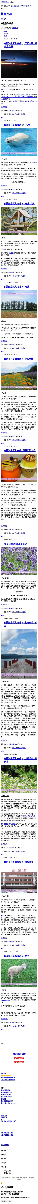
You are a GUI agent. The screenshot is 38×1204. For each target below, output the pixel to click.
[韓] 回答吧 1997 (6, 1094)
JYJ (2, 1114)
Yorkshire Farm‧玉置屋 (23, 94)
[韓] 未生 (3, 1099)
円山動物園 (31, 162)
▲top (2, 117)
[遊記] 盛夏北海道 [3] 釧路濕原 (18, 862)
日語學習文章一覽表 (7, 1135)
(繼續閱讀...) (4, 107)
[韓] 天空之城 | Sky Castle (8, 1103)
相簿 (5, 31)
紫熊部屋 (6, 14)
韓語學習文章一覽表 (7, 1133)
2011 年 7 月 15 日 (6, 89)
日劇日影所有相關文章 (8, 1080)
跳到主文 (3, 19)
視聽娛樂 (15, 28)
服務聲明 (19, 1179)
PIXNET (8, 1178)
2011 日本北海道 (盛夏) (19, 114)
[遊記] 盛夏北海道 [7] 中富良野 (18, 359)
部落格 (6, 33)
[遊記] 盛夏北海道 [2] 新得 (16, 956)
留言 (14, 110)
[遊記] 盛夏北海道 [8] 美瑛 (16, 286)
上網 (5, 263)
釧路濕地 (15, 101)
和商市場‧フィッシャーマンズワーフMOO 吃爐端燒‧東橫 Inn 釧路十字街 (19, 97)
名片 (5, 36)
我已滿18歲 (4, 1201)
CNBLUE (4, 1116)
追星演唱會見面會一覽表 (8, 1121)
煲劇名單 (3, 1073)
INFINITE (4, 1117)
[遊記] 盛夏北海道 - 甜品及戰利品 (20, 450)
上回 (2, 915)
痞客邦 (10, 110)
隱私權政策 (31, 1178)
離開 (10, 1201)
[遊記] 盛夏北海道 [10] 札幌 (17, 125)
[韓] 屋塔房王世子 (6, 1092)
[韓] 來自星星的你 (6, 1097)
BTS (2, 1119)
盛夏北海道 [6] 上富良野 (15, 544)
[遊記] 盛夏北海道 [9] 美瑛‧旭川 (19, 203)
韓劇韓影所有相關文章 (8, 1077)
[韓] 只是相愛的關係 (7, 1101)
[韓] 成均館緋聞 (5, 1090)
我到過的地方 (5, 1145)
